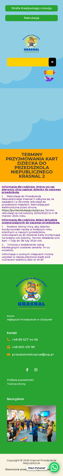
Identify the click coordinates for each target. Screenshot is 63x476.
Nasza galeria (15, 399)
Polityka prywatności (20, 379)
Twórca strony (16, 383)
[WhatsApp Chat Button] (54, 467)
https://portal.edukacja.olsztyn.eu (23, 210)
